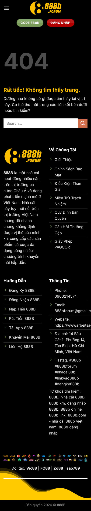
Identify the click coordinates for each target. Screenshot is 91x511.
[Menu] (6, 8)
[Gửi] (83, 123)
